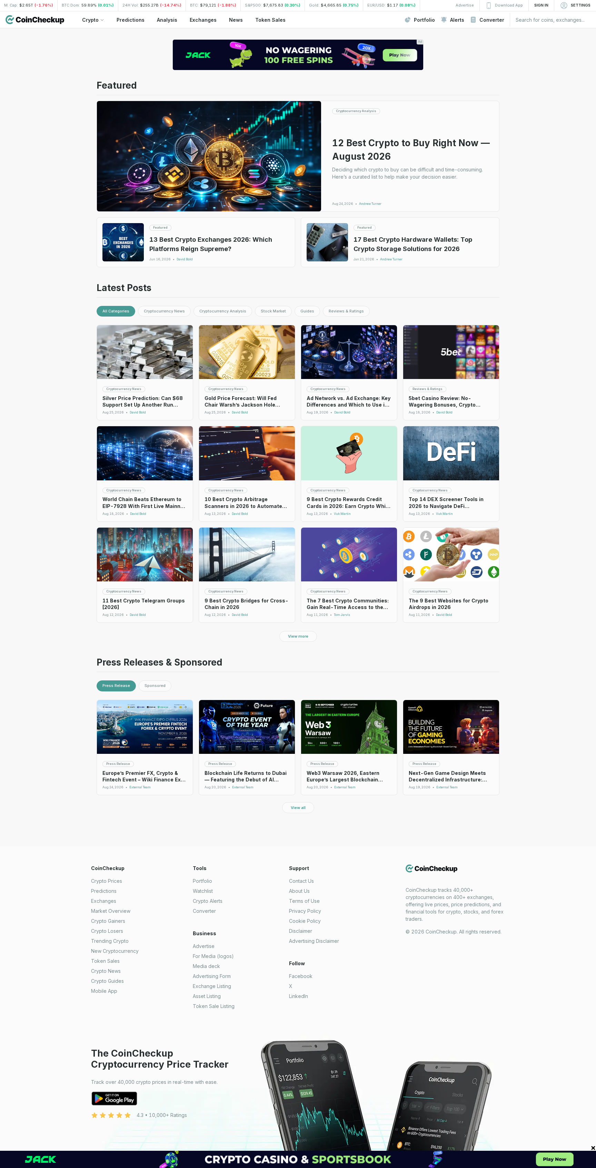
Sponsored (155, 685)
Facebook (300, 976)
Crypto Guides (107, 981)
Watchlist (203, 891)
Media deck (206, 966)
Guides (307, 311)
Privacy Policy (305, 911)
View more (298, 636)
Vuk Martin (342, 514)
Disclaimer (300, 931)
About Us (299, 891)
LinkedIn (298, 996)
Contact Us (301, 881)
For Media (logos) (213, 956)
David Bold (185, 259)
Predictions (104, 891)
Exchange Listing (212, 986)
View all (298, 807)
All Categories (115, 311)
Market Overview (110, 911)
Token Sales (105, 961)
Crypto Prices (106, 881)
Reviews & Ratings (346, 311)
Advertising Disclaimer (314, 941)
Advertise (204, 946)
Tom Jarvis (342, 615)
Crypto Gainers (108, 921)
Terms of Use (304, 901)
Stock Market (273, 311)
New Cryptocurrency (115, 951)
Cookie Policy (305, 921)
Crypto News (106, 971)
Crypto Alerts (207, 901)
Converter (204, 911)
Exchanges (103, 901)
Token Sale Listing (214, 1006)
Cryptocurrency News (164, 311)
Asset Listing (207, 996)
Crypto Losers (107, 931)
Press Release (116, 685)
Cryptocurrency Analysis (222, 311)
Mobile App (104, 991)
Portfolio (202, 881)
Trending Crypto (110, 941)
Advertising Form (212, 976)
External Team (140, 787)
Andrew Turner (370, 204)
